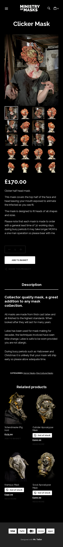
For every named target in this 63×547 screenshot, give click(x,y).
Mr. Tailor (37, 539)
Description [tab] (31, 284)
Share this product (19, 269)
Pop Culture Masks (44, 373)
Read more (38, 444)
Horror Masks (29, 373)
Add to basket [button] (13, 439)
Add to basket (20, 260)
